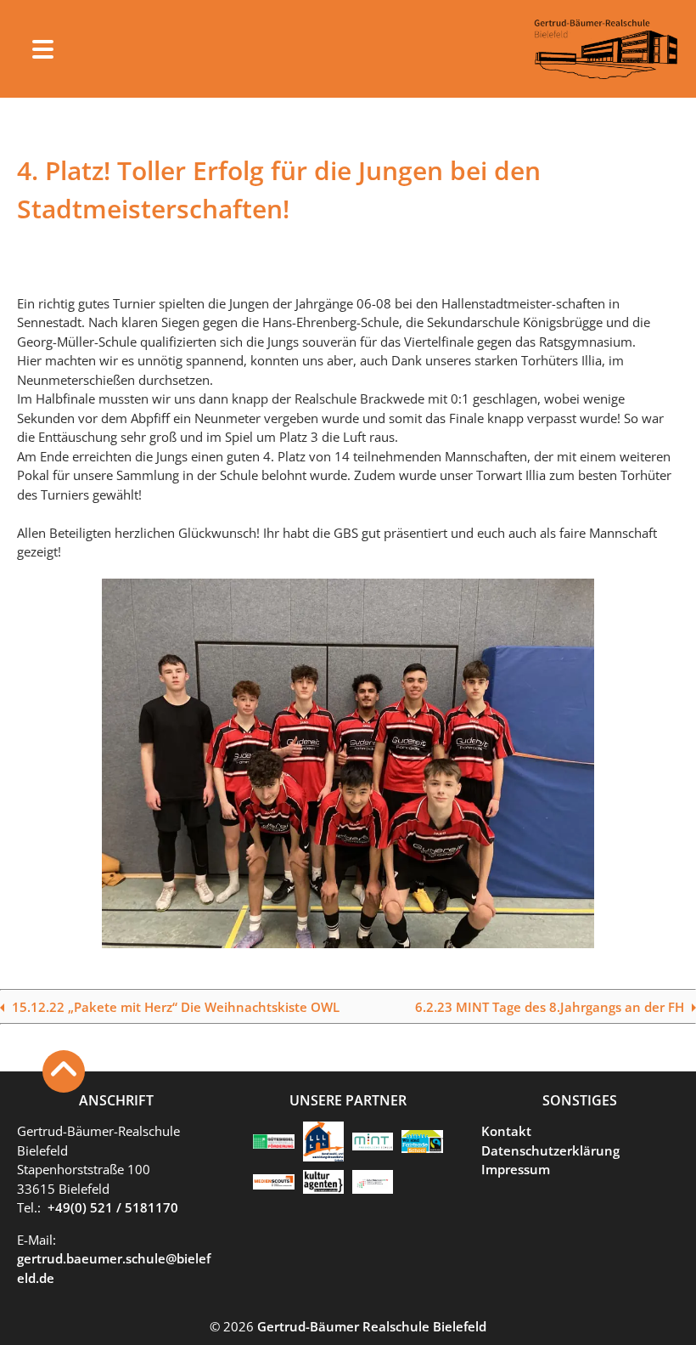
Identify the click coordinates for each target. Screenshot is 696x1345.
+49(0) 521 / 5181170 (113, 1207)
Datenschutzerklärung (550, 1150)
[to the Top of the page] (63, 1071)
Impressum (515, 1169)
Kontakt (506, 1130)
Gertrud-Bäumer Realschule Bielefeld (371, 1326)
